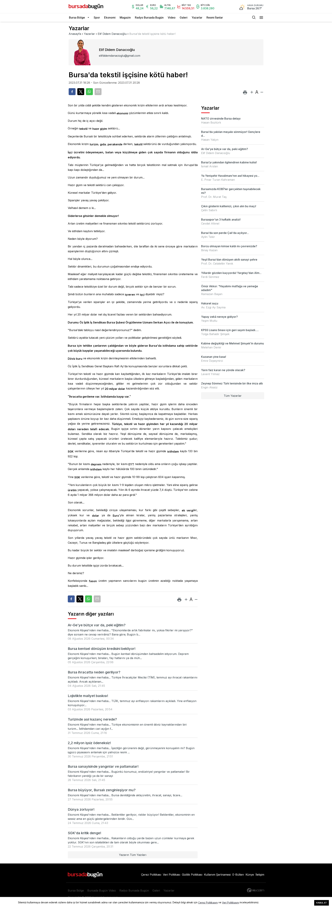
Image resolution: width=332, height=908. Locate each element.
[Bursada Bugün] (86, 6)
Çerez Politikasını (208, 902)
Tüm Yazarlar (233, 395)
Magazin (125, 17)
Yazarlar (197, 17)
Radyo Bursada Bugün (149, 17)
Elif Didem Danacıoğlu (112, 34)
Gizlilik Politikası (192, 874)
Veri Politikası (171, 874)
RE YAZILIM (255, 890)
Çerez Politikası (151, 874)
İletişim (260, 874)
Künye (250, 874)
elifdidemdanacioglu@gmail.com (119, 55)
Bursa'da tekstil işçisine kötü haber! (152, 34)
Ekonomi (110, 17)
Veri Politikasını (230, 902)
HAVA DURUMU (255, 5)
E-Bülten (238, 874)
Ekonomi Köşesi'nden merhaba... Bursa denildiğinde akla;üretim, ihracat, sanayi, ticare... (125, 795)
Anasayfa (75, 34)
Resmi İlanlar (214, 17)
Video (172, 17)
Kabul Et (321, 902)
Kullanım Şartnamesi (217, 874)
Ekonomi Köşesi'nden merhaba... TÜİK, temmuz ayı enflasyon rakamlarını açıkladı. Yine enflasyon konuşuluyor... (132, 703)
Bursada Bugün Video (101, 890)
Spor (97, 17)
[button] (89, 17)
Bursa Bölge (77, 17)
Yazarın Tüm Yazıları (132, 855)
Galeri (183, 17)
